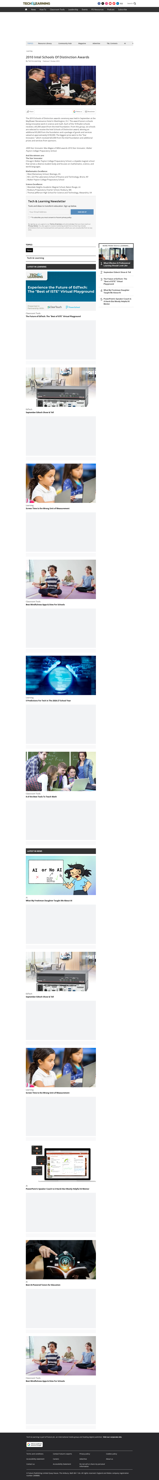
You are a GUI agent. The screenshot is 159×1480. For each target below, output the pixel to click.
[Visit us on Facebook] (99, 3)
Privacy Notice (33, 226)
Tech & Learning (34, 61)
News (33, 9)
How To (43, 9)
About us (109, 1459)
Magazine (82, 43)
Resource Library (45, 43)
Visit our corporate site (112, 1437)
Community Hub (65, 43)
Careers (56, 1459)
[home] (26, 9)
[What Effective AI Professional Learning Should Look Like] (116, 258)
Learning (29, 51)
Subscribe (122, 9)
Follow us (79, 112)
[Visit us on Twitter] (102, 3)
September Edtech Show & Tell (117, 272)
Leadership (73, 9)
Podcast (110, 9)
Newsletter (91, 112)
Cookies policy (111, 1454)
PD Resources (97, 9)
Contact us (30, 1464)
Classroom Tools (57, 9)
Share (32, 112)
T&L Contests (112, 43)
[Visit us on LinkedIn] (117, 3)
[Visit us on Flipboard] (114, 3)
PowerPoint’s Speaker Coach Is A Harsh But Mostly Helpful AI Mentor (117, 301)
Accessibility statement (35, 1459)
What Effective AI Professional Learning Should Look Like (117, 264)
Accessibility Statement (62, 1464)
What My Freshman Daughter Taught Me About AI (116, 291)
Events (85, 9)
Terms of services (56, 224)
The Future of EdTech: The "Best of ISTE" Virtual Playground (115, 281)
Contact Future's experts (62, 1454)
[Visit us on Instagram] (106, 3)
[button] (131, 3)
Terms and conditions (34, 1454)
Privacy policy (85, 1454)
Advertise (96, 43)
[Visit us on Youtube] (110, 3)
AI (125, 43)
